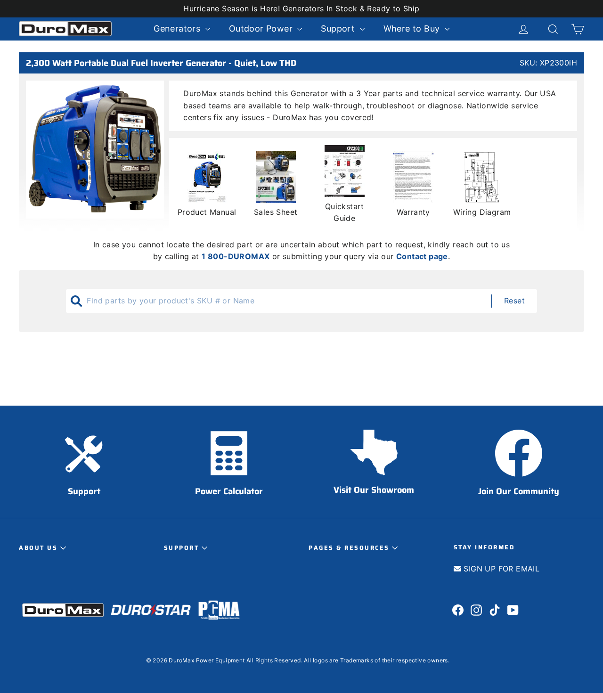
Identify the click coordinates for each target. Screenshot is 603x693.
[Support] (84, 453)
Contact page (422, 256)
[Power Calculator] (229, 453)
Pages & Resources (350, 548)
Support (183, 548)
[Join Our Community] (518, 453)
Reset (514, 300)
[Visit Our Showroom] (374, 453)
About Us (39, 548)
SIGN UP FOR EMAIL (500, 568)
